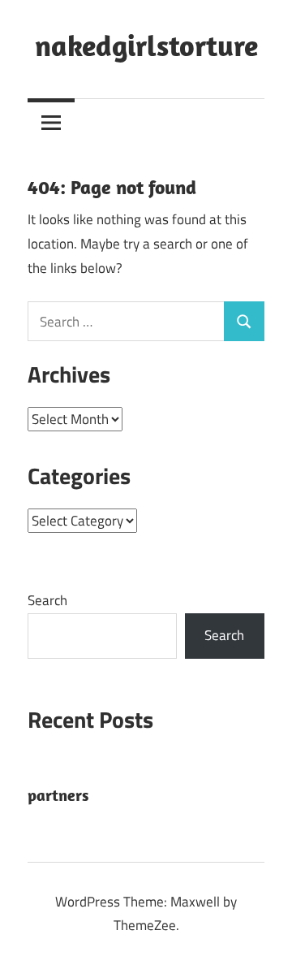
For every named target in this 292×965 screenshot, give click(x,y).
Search (47, 600)
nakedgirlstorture (146, 45)
